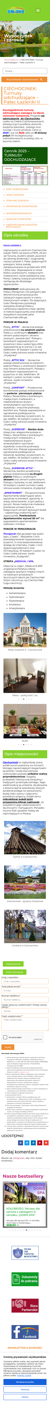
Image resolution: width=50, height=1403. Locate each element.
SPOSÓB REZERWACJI (19, 213)
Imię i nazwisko (9, 977)
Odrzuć (25, 1397)
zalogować (18, 1158)
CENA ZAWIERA (15, 195)
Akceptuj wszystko (25, 1382)
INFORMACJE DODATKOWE (21, 206)
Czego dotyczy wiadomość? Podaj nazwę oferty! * (24, 1006)
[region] (25, 1377)
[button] (38, 10)
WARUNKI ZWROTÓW (18, 219)
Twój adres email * (11, 986)
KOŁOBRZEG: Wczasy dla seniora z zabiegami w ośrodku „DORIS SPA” (23, 1212)
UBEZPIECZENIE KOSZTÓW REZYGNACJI (21, 225)
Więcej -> (12, 1225)
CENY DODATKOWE (17, 189)
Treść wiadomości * (11, 1016)
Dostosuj (25, 1389)
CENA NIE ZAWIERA (17, 200)
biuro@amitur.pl (23, 1072)
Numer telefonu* (10, 996)
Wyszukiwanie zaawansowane (22, 79)
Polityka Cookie (24, 1375)
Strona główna (11, 59)
